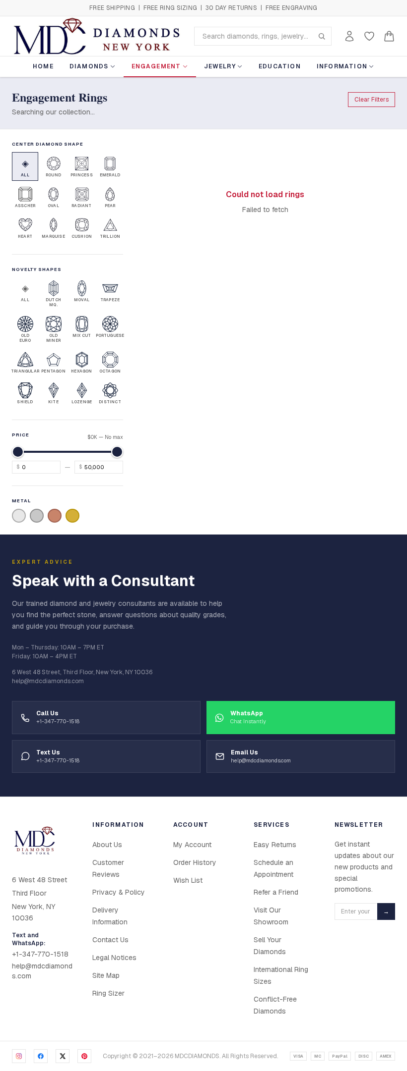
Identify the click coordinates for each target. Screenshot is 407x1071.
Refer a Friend (276, 892)
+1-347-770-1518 (40, 954)
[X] (62, 1056)
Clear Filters (371, 100)
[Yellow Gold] (72, 516)
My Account (192, 844)
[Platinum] (37, 516)
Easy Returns (275, 844)
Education (280, 66)
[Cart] (389, 36)
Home (43, 66)
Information (342, 66)
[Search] (322, 36)
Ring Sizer (108, 993)
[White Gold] (19, 516)
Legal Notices (114, 957)
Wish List (188, 880)
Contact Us (110, 939)
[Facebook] (41, 1056)
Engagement (156, 66)
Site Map (106, 975)
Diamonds (89, 66)
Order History (194, 862)
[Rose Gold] (55, 516)
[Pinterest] (84, 1056)
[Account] (349, 36)
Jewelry (220, 66)
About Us (107, 844)
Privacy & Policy (118, 892)
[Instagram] (19, 1056)
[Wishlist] (369, 36)
